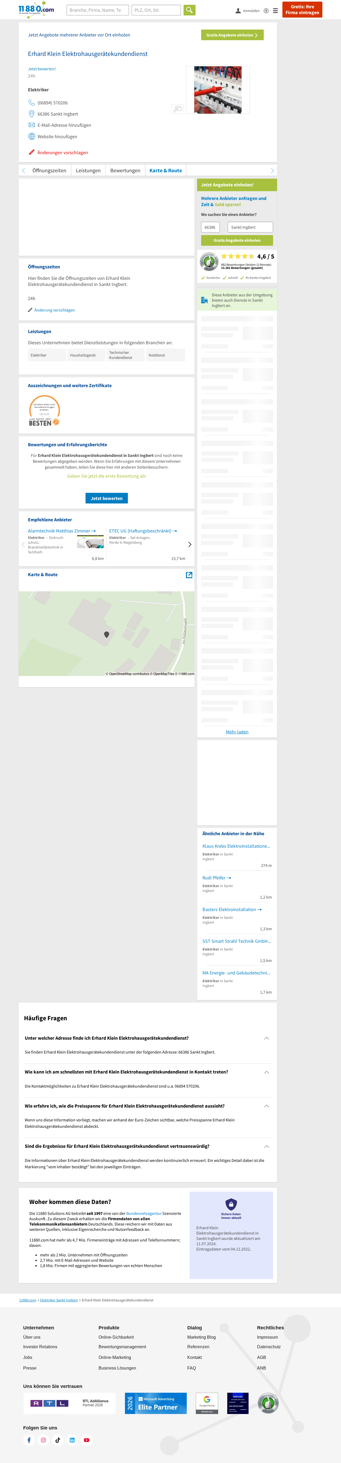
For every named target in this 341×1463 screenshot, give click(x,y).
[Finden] (190, 10)
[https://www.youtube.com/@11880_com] (86, 1440)
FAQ (191, 1368)
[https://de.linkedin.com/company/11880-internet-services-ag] (72, 1440)
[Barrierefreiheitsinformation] (268, 10)
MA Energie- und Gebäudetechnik (235, 973)
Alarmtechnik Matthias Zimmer (59, 531)
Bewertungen (125, 170)
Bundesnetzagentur (144, 1213)
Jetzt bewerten (107, 498)
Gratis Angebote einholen (230, 35)
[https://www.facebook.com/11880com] (29, 1440)
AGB (261, 1357)
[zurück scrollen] (23, 170)
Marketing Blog (201, 1337)
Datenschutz (269, 1347)
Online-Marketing (115, 1357)
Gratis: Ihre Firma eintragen (302, 9)
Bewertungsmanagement (122, 1347)
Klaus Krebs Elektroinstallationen (236, 846)
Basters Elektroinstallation (229, 909)
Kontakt (194, 1357)
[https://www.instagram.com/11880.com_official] (43, 1440)
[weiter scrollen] (272, 170)
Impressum (267, 1337)
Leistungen (88, 170)
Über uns (31, 1337)
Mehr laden (237, 732)
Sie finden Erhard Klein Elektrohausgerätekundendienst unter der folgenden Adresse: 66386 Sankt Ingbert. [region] (120, 1052)
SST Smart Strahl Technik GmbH (235, 941)
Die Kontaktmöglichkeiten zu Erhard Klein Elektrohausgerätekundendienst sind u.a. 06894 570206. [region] (112, 1086)
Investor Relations (40, 1347)
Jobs (27, 1357)
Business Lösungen (117, 1368)
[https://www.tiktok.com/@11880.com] (58, 1440)
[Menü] (277, 10)
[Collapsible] (266, 1038)
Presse (29, 1368)
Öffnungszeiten (49, 170)
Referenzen (198, 1347)
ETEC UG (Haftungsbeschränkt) (140, 531)
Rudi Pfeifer (213, 878)
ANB (261, 1368)
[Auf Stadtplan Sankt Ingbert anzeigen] (189, 574)
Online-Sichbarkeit (116, 1337)
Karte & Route (165, 170)
